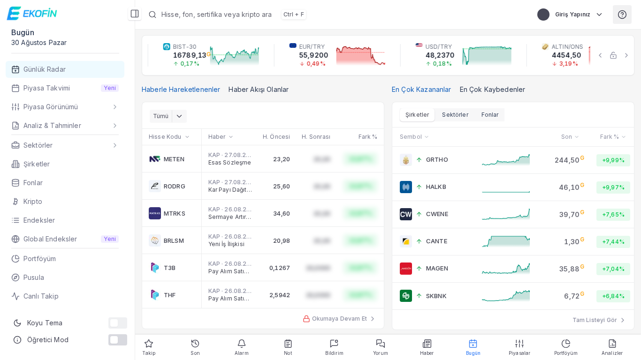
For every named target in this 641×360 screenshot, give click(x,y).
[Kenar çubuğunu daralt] (134, 13)
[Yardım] (622, 14)
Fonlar (490, 114)
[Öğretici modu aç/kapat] (117, 339)
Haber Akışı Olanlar (259, 89)
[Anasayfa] (33, 13)
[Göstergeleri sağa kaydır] (626, 55)
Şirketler (417, 114)
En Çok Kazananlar (421, 89)
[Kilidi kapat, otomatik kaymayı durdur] (613, 55)
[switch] (117, 323)
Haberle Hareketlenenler (181, 89)
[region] (388, 55)
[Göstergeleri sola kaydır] (600, 55)
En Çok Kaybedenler (493, 89)
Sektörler (455, 114)
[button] (333, 14)
